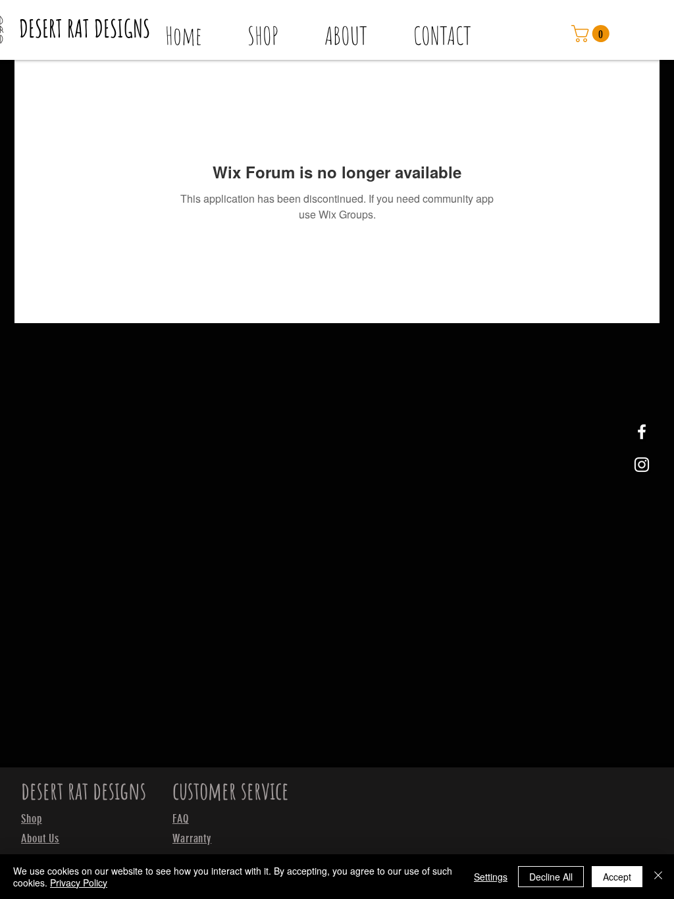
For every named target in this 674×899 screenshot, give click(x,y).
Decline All (551, 876)
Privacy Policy (78, 882)
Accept (617, 876)
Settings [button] (490, 876)
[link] (592, 33)
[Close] (658, 876)
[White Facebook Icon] (642, 432)
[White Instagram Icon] (642, 465)
